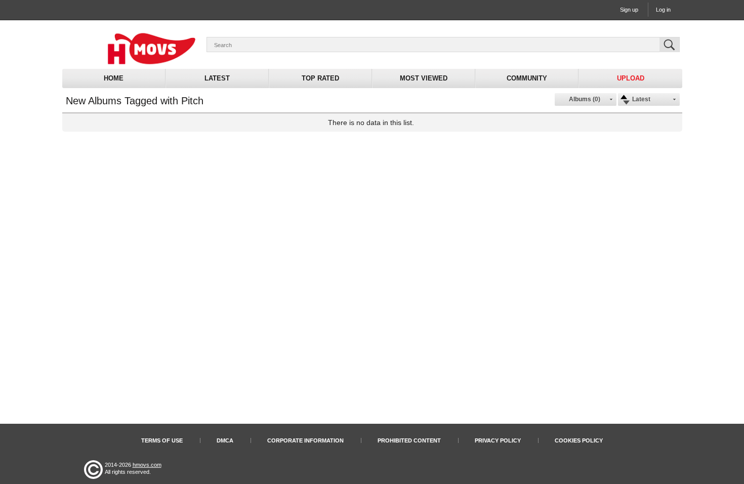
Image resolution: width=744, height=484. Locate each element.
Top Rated (320, 78)
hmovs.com (147, 465)
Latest (217, 78)
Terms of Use (162, 440)
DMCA (225, 440)
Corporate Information (305, 440)
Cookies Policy (579, 440)
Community (527, 78)
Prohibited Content (409, 440)
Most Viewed (423, 78)
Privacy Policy (498, 440)
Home (113, 78)
